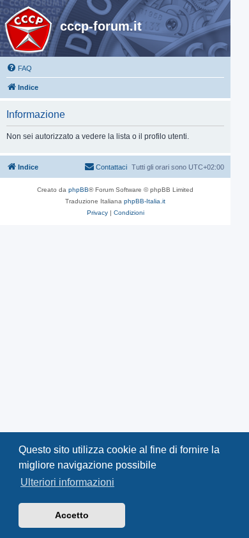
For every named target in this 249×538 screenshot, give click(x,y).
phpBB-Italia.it (144, 201)
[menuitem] (19, 68)
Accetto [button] (72, 515)
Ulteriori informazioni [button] (67, 482)
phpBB (78, 189)
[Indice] (31, 30)
